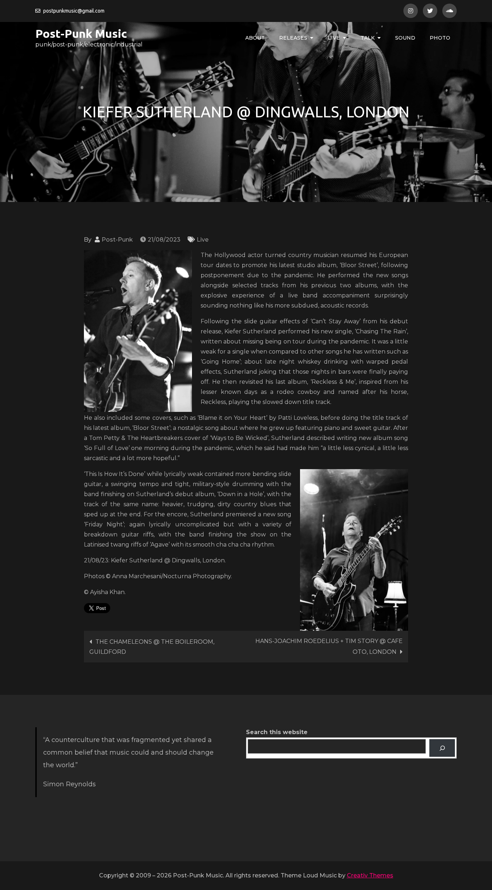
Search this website (277, 732)
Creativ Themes (370, 875)
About (255, 38)
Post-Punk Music (81, 33)
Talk (368, 38)
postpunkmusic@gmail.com (73, 11)
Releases (293, 38)
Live (334, 38)
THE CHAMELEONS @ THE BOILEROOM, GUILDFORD (151, 646)
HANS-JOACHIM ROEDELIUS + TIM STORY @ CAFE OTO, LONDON (329, 646)
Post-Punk (117, 239)
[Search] (442, 748)
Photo (440, 38)
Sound (405, 38)
